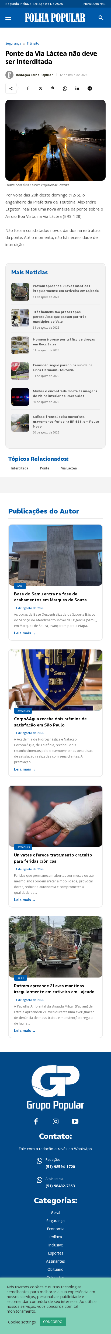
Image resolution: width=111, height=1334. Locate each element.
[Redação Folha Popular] (10, 75)
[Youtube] (75, 1121)
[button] (101, 18)
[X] (40, 88)
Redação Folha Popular (34, 75)
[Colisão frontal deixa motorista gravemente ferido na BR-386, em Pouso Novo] (20, 423)
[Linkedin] (77, 88)
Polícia (21, 978)
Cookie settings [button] (22, 1321)
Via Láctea (69, 468)
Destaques (23, 711)
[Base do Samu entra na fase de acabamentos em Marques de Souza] (55, 555)
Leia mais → (25, 633)
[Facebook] (27, 88)
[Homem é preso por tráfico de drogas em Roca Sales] (20, 345)
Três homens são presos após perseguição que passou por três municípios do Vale (59, 317)
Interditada (19, 468)
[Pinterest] (52, 88)
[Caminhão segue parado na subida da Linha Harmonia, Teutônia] (20, 371)
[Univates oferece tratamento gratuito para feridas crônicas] (55, 816)
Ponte (44, 468)
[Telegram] (89, 88)
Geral (20, 586)
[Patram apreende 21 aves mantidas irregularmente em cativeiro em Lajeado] (20, 292)
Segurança (13, 43)
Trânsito (33, 43)
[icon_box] (55, 1164)
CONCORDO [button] (53, 1321)
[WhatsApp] (65, 88)
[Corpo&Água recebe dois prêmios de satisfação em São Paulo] (55, 680)
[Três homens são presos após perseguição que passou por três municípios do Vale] (20, 318)
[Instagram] (55, 1121)
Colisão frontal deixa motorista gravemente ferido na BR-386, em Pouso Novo (66, 421)
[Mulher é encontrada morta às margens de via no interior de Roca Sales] (20, 397)
